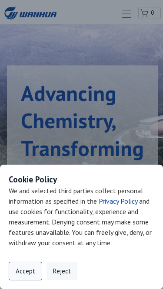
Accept (25, 271)
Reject (62, 271)
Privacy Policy (118, 201)
